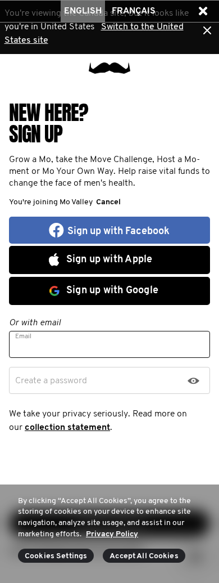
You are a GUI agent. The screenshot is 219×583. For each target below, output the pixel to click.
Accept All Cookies (144, 556)
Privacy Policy (112, 534)
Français (134, 11)
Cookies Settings (56, 556)
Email (23, 336)
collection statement (67, 427)
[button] (202, 11)
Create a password (51, 380)
